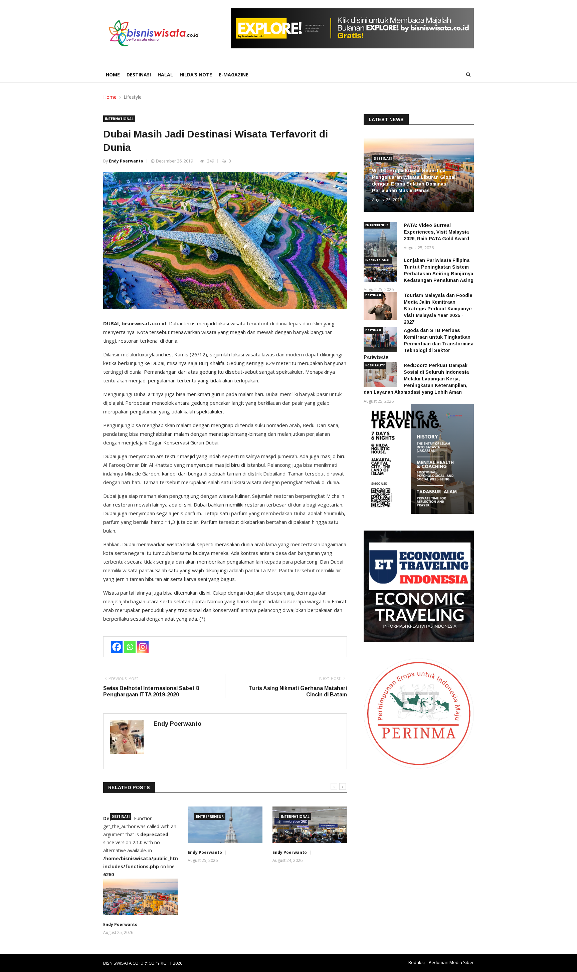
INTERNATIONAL (119, 118)
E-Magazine (233, 74)
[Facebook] (117, 647)
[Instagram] (143, 647)
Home (113, 74)
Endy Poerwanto (126, 161)
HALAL (165, 74)
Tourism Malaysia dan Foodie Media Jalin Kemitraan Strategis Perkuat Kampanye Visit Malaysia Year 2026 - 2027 (438, 309)
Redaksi (416, 962)
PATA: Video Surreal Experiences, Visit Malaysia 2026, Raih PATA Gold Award (436, 232)
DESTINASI (139, 74)
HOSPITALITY (375, 365)
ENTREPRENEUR (210, 816)
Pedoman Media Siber (451, 962)
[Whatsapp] (130, 647)
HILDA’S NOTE (196, 74)
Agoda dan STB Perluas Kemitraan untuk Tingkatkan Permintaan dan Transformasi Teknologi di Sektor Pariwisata (418, 344)
